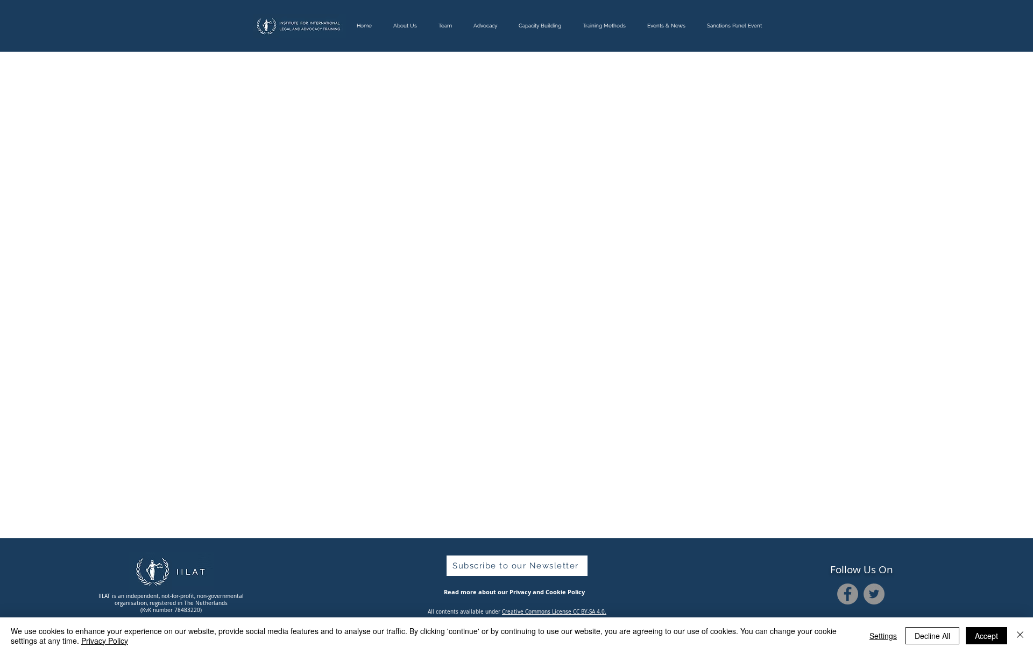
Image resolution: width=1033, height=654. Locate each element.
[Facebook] (847, 593)
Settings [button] (883, 635)
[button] (517, 565)
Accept (986, 635)
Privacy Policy (104, 640)
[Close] (1020, 635)
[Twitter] (874, 593)
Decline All (932, 635)
